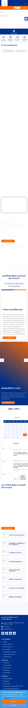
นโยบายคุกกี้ (7, 698)
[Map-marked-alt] (14, 633)
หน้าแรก (2, 12)
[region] (14, 699)
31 (5, 437)
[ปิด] (26, 691)
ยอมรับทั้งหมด (14, 701)
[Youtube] (10, 633)
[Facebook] (2, 633)
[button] (26, 19)
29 (25, 434)
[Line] (6, 633)
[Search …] (22, 7)
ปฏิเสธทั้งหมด (14, 705)
